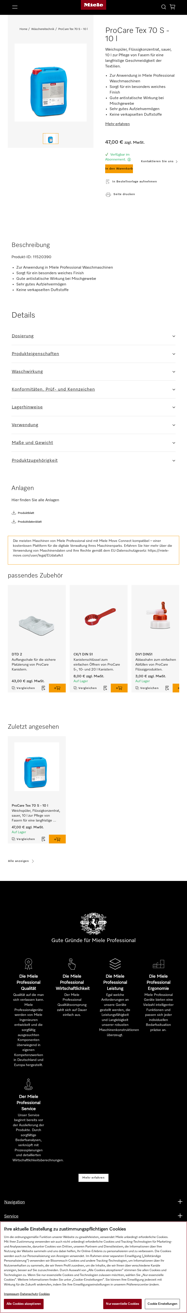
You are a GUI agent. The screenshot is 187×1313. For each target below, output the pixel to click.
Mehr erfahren (93, 1177)
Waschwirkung (27, 371)
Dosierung (23, 336)
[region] (93, 1267)
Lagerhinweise (27, 407)
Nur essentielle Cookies (122, 1303)
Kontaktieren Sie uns (157, 161)
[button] (36, 7)
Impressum (11, 1294)
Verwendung (25, 425)
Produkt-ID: (21, 257)
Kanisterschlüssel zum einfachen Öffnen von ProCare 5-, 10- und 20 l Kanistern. (97, 664)
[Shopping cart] (172, 7)
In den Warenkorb (119, 168)
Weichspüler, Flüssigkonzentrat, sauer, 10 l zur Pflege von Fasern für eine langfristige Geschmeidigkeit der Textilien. (36, 816)
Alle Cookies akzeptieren (24, 1303)
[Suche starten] (163, 6)
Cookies (44, 1294)
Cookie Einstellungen (162, 1303)
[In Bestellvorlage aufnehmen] (43, 688)
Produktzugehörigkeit (35, 460)
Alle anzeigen (18, 861)
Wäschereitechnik (42, 29)
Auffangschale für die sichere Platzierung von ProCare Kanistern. (34, 664)
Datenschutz (29, 1294)
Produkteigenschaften (35, 354)
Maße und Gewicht (32, 443)
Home (23, 29)
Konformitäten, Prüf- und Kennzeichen (53, 389)
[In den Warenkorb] (57, 688)
